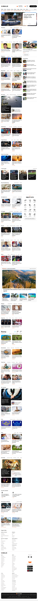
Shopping (2, 574)
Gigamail (2, 562)
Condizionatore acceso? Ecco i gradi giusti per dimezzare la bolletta (5, 312)
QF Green (3, 94)
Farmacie (17, 333)
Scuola (2, 225)
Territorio (2, 344)
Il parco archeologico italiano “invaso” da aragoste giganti (14, 299)
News (12, 56)
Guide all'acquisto (16, 27)
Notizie (2, 9)
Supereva (3, 318)
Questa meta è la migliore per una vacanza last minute (5, 299)
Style (14, 70)
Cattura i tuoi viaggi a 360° (28, 49)
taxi (1, 539)
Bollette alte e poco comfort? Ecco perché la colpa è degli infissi (16, 312)
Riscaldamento (10, 303)
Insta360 (24, 52)
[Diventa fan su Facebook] (29, 557)
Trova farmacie (14, 584)
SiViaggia (3, 211)
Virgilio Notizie (14, 556)
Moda (13, 38)
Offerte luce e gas (27, 10)
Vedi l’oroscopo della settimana (30, 218)
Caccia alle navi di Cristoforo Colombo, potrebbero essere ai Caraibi (23, 177)
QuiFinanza (3, 126)
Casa (12, 192)
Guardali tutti (35, 168)
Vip (12, 91)
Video (27, 9)
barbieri (13, 542)
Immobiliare (15, 126)
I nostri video (3, 168)
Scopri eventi (13, 583)
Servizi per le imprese (5, 501)
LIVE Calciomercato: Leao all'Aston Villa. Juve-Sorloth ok (6, 263)
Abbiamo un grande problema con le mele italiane (18, 403)
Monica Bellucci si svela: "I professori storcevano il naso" (5, 234)
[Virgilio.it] (4, 6)
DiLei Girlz (3, 70)
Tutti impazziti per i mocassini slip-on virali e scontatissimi (16, 36)
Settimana (14, 457)
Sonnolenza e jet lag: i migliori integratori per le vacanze (16, 381)
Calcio (9, 254)
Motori (21, 9)
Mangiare (13, 532)
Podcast (20, 432)
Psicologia (13, 362)
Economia (8, 9)
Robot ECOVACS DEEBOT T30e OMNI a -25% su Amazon (16, 205)
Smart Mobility (3, 581)
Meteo (15, 9)
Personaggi (20, 56)
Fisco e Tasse (20, 126)
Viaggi (18, 9)
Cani (15, 432)
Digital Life (20, 154)
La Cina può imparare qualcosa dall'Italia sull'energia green (5, 108)
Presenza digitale (19, 501)
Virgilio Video (13, 559)
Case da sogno (16, 182)
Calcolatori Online (14, 589)
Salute (17, 362)
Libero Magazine (14, 569)
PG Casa (2, 586)
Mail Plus (4, 10)
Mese (18, 457)
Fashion (11, 70)
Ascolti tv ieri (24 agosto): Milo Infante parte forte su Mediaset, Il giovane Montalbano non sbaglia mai (5, 66)
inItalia (13, 565)
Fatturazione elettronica (17, 10)
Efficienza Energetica (13, 94)
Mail (1, 10)
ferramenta (2, 533)
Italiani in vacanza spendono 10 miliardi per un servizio (5, 413)
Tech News (13, 165)
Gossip (13, 571)
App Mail (2, 565)
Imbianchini (15, 303)
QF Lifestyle (3, 387)
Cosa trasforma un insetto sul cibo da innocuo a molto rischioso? (17, 356)
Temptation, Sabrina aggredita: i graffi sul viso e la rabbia (17, 50)
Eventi (13, 333)
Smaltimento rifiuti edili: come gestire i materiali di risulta (5, 524)
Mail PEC (8, 10)
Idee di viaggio (16, 211)
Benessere (9, 362)
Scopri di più (26, 54)
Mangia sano (14, 372)
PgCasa (2, 303)
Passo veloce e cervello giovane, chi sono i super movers (5, 371)
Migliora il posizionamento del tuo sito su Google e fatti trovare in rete (5, 510)
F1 (16, 254)
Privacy (16, 596)
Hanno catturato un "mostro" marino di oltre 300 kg (5, 163)
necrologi (2, 549)
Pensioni (25, 17)
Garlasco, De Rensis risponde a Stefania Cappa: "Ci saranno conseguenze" (6, 248)
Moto (19, 254)
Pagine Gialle (3, 530)
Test (21, 70)
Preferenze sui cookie (24, 596)
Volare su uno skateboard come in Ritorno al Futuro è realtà (17, 163)
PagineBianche (3, 588)
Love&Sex (17, 70)
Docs (23, 10)
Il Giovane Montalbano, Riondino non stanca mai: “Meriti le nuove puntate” (16, 65)
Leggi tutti (20, 387)
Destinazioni (11, 211)
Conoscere (2, 373)
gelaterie (13, 533)
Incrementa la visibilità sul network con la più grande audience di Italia (16, 510)
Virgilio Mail (2, 556)
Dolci (21, 347)
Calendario (2, 564)
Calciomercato (13, 254)
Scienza (2, 165)
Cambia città (3, 333)
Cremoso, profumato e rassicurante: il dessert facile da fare (5, 356)
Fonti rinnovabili (19, 94)
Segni (21, 457)
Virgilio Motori (4, 139)
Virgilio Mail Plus (3, 557)
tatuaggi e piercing (14, 543)
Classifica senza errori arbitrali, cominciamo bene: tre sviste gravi (17, 263)
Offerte (11, 27)
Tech (24, 9)
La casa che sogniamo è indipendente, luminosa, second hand (16, 79)
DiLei (2, 41)
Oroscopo (3, 457)
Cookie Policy (19, 596)
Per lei (21, 27)
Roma (3, 332)
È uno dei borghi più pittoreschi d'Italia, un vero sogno (5, 495)
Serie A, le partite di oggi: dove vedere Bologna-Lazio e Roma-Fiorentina (32, 90)
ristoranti (13, 535)
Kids (2, 419)
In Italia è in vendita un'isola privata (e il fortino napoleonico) (6, 342)
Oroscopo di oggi (9, 457)
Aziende (20, 333)
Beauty (8, 70)
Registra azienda (3, 585)
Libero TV (13, 570)
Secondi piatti (17, 347)
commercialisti (14, 547)
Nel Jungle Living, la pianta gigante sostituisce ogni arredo (6, 191)
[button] (35, 24)
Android (13, 154)
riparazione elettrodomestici (5, 535)
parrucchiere (13, 539)
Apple (17, 154)
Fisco (13, 136)
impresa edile (3, 534)
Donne (12, 9)
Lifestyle (2, 80)
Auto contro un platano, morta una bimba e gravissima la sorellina (31, 86)
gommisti (2, 542)
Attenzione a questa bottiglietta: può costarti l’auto (5, 148)
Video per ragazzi (19, 419)
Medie (21, 225)
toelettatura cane (3, 547)
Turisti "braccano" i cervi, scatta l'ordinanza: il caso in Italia (17, 342)
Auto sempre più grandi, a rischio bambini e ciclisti (5, 401)
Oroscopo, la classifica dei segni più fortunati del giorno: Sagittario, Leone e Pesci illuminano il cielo (6, 471)
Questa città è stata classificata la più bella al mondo (16, 220)
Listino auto (2, 580)
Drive (12, 10)
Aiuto (28, 596)
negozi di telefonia (3, 548)
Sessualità (20, 362)
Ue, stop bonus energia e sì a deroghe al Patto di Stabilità (17, 121)
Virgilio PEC (2, 558)
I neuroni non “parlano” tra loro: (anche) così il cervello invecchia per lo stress (6, 381)
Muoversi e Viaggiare (4, 538)
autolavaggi (2, 543)
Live (21, 254)
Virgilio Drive (2, 559)
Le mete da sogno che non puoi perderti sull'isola (31, 299)
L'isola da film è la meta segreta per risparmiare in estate (23, 299)
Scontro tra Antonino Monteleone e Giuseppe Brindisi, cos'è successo (16, 248)
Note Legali (13, 596)
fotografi (13, 549)
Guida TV (8, 56)
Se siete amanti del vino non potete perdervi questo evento (6, 220)
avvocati (13, 546)
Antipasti (8, 347)
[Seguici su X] (31, 557)
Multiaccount (3, 563)
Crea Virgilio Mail (33, 6)
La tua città (13, 585)
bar (12, 534)
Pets (2, 432)
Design (21, 182)
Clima (8, 94)
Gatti (17, 432)
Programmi (15, 56)
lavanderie (2, 546)
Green (12, 108)
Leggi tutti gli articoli (33, 268)
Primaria (17, 225)
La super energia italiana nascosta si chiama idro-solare (17, 110)
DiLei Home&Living (5, 182)
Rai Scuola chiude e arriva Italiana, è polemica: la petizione (16, 234)
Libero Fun (13, 579)
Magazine (3, 56)
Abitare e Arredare (4, 532)
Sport (5, 9)
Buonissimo (3, 347)
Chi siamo (10, 596)
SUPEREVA (19, 595)
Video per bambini (12, 419)
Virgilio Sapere (3, 575)
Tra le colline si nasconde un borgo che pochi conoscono (16, 495)
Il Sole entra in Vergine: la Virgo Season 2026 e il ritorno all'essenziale (5, 485)
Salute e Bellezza (14, 538)
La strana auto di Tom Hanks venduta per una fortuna (16, 148)
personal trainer (14, 548)
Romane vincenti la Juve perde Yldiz (32, 176)
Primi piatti (12, 347)
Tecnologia (2, 37)
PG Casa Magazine (3, 587)
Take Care (3, 362)
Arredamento (20, 303)
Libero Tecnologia (4, 154)
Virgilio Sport (13, 557)
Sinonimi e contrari (12, 225)
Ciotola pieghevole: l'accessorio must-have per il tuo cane (17, 452)
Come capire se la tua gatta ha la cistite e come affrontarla (17, 441)
